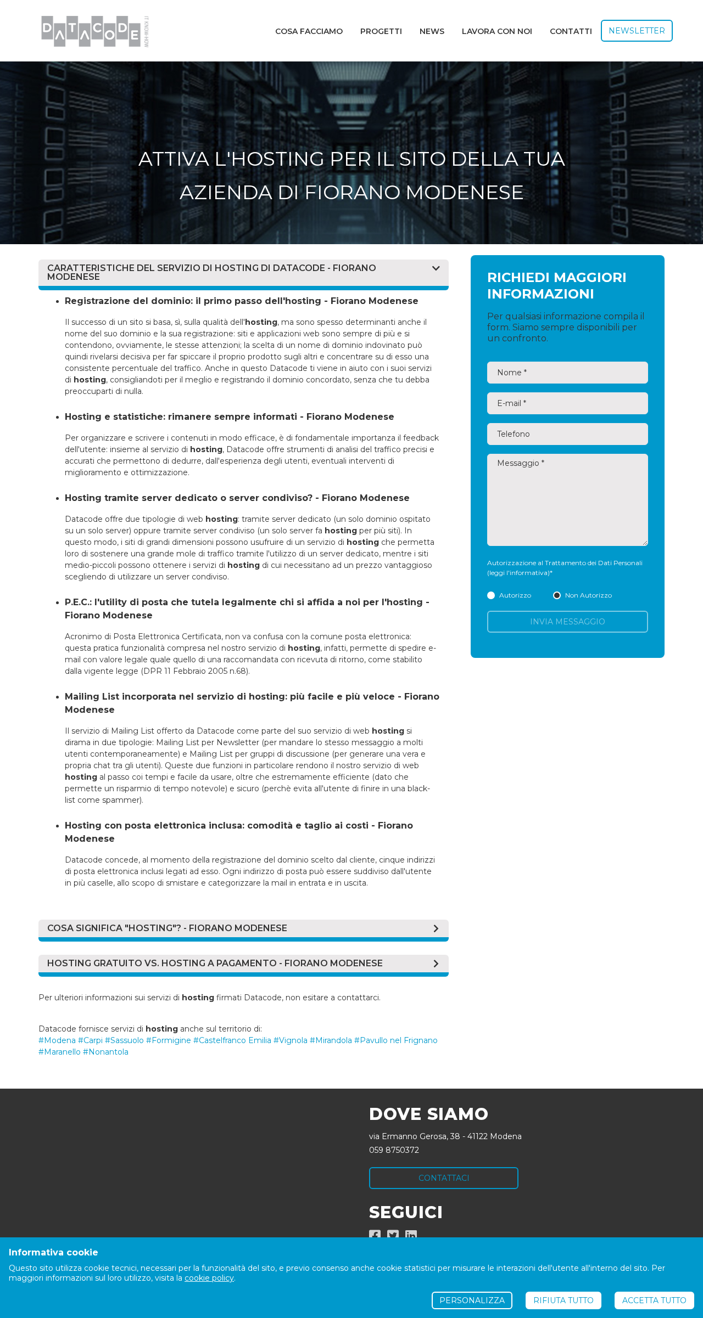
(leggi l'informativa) (518, 572)
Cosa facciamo (309, 31)
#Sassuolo (124, 1040)
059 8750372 (394, 1150)
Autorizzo (515, 595)
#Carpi (90, 1040)
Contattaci (444, 1178)
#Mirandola (331, 1040)
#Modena (57, 1040)
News (432, 31)
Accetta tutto (654, 1300)
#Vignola (291, 1040)
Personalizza (472, 1300)
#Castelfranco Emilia (232, 1040)
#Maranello (59, 1052)
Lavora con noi (497, 31)
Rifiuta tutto (563, 1300)
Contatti (571, 31)
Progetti (381, 31)
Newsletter (637, 31)
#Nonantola (106, 1052)
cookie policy (209, 1278)
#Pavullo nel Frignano (396, 1040)
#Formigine (168, 1040)
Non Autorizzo (588, 595)
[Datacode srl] (90, 30)
